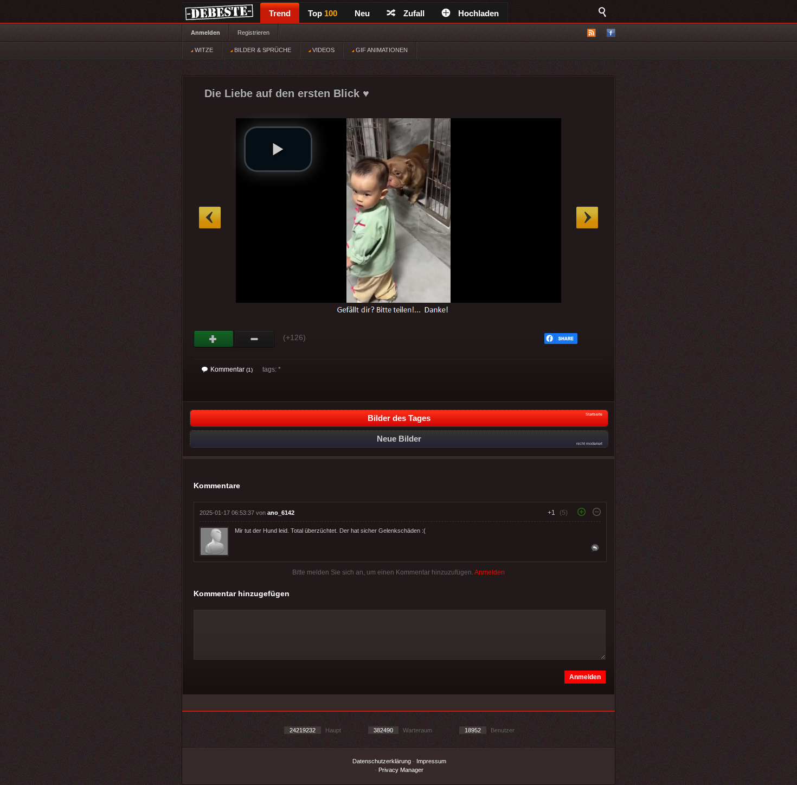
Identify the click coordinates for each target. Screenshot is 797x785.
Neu (362, 13)
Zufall (414, 13)
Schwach (254, 339)
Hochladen (478, 13)
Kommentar (231, 369)
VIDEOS (323, 50)
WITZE (203, 50)
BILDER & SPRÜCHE (262, 50)
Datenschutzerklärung (381, 761)
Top (322, 13)
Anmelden (205, 32)
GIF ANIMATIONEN (381, 50)
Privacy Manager (400, 770)
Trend (280, 13)
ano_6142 (280, 512)
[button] (278, 149)
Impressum (431, 761)
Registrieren (253, 32)
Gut (214, 339)
